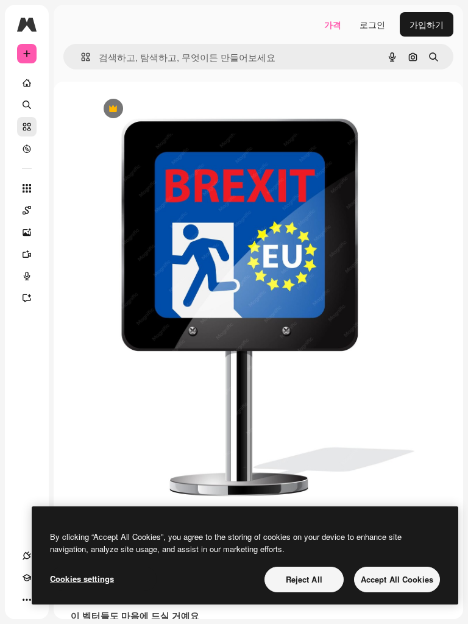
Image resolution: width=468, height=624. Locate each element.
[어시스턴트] (27, 298)
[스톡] (27, 126)
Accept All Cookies (397, 579)
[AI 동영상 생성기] (27, 254)
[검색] (27, 105)
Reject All (304, 579)
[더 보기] (27, 599)
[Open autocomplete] (81, 57)
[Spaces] (27, 210)
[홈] (27, 83)
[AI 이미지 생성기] (27, 232)
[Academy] (27, 577)
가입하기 (427, 24)
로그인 (372, 24)
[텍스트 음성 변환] (27, 276)
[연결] (27, 556)
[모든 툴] (27, 188)
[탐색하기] (27, 148)
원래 (161, 109)
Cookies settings (82, 578)
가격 (332, 24)
